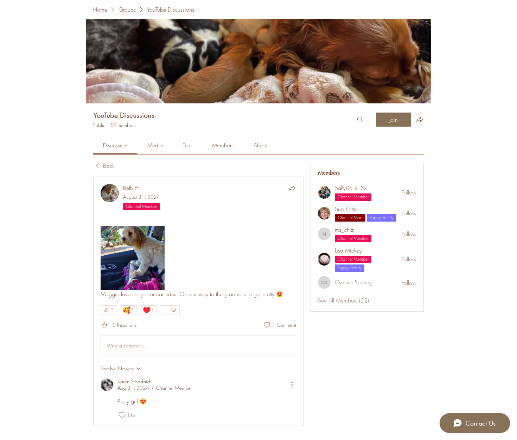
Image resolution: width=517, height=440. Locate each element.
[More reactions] (170, 309)
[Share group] (419, 119)
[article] (198, 301)
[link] (115, 145)
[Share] (292, 188)
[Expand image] (133, 258)
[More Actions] (292, 385)
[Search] (360, 120)
